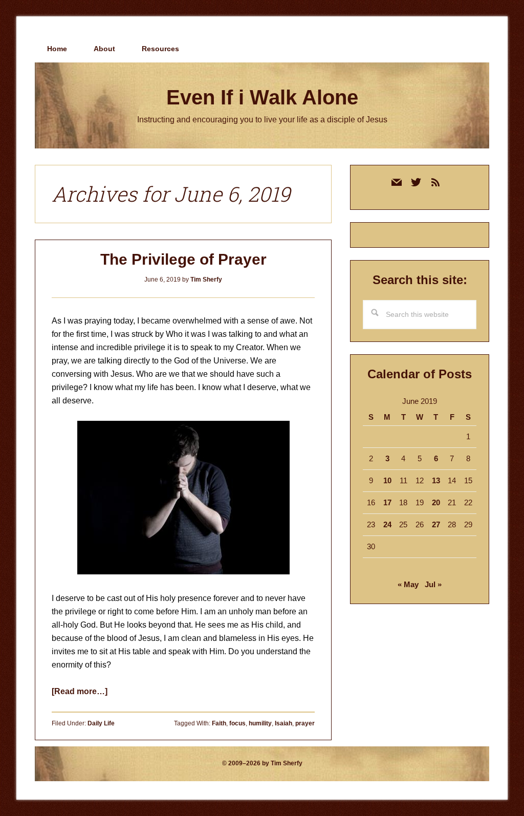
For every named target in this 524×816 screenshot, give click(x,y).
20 (436, 502)
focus (237, 723)
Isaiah (283, 723)
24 (387, 524)
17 (387, 502)
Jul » (433, 584)
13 (436, 480)
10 (387, 480)
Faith (219, 723)
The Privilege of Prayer (183, 259)
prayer (305, 723)
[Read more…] (79, 691)
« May (408, 584)
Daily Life (101, 723)
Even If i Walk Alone (262, 97)
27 (436, 524)
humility (260, 723)
